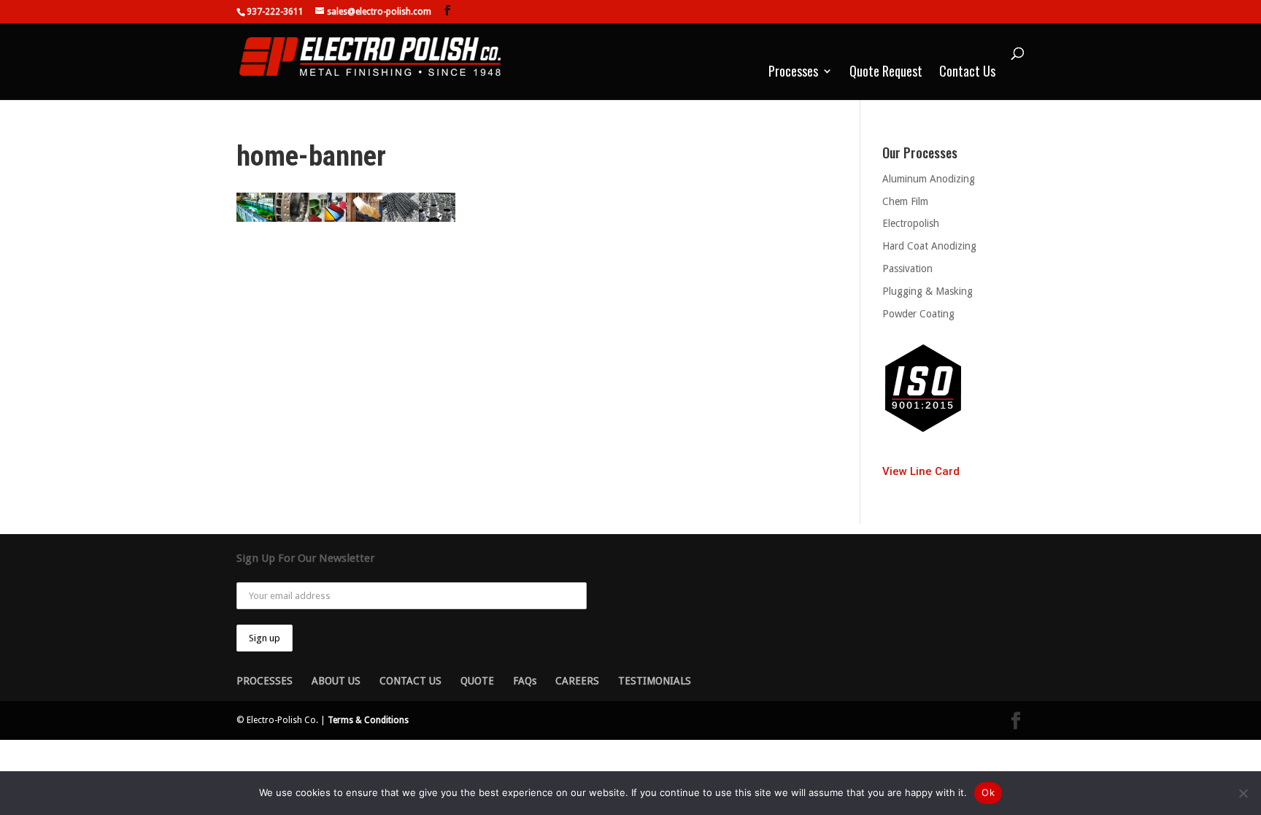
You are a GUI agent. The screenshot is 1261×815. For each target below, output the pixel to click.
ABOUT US (336, 681)
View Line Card (921, 471)
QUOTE (477, 681)
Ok (988, 792)
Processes (793, 73)
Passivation (907, 268)
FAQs (524, 681)
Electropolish (910, 223)
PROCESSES (264, 681)
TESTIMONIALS (654, 681)
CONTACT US (410, 681)
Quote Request (885, 73)
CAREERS (577, 681)
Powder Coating (918, 314)
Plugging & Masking (927, 291)
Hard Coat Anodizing (929, 246)
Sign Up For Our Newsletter (305, 558)
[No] (1242, 793)
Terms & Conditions (368, 720)
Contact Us (967, 73)
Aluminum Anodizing (928, 179)
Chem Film (905, 201)
